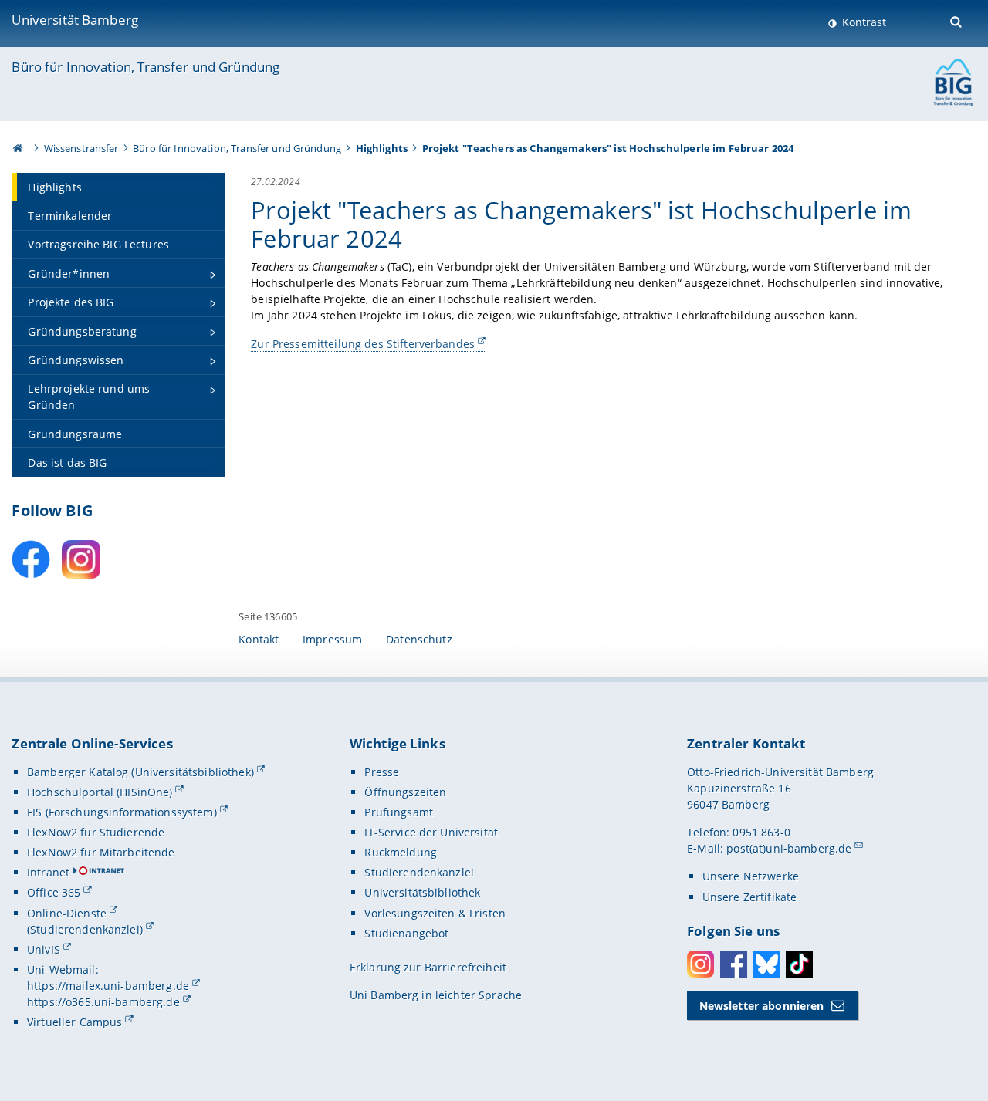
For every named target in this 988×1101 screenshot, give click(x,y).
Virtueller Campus (74, 1022)
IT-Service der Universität (431, 832)
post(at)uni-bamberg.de (788, 848)
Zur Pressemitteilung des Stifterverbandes (363, 343)
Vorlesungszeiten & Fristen (435, 913)
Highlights (382, 148)
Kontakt (259, 639)
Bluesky (766, 964)
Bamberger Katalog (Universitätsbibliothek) (140, 772)
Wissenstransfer (81, 148)
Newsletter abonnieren (761, 1005)
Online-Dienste (67, 913)
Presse (381, 772)
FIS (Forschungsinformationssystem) (122, 812)
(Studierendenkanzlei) (85, 929)
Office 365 (53, 892)
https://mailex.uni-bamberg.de (108, 985)
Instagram (700, 964)
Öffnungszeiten (405, 792)
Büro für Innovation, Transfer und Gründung (145, 67)
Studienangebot (406, 933)
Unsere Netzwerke (750, 876)
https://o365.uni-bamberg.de (103, 1002)
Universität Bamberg (75, 20)
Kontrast (862, 22)
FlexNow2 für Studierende (95, 832)
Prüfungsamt (398, 812)
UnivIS (43, 949)
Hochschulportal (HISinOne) (100, 792)
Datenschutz (419, 639)
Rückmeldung (400, 852)
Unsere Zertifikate (749, 897)
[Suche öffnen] (957, 20)
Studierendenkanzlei (419, 872)
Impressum (332, 639)
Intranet (48, 872)
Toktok (799, 964)
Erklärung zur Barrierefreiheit (428, 967)
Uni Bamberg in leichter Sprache (436, 995)
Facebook (733, 964)
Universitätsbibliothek (422, 892)
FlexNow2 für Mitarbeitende (101, 852)
